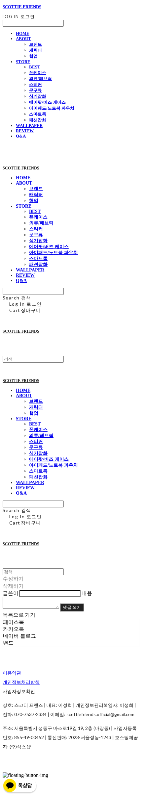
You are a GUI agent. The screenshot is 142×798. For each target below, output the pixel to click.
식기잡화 (37, 96)
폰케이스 (37, 72)
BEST (34, 66)
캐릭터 (35, 50)
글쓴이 (10, 593)
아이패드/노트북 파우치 (51, 108)
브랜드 (35, 44)
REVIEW (25, 130)
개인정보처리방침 (21, 682)
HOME (22, 33)
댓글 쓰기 (72, 607)
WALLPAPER (29, 125)
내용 (87, 593)
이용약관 (12, 673)
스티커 (35, 84)
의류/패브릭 (40, 78)
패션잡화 (37, 119)
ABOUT (23, 38)
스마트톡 (37, 114)
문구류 (35, 90)
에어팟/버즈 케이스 (47, 102)
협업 (33, 56)
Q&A (21, 136)
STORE (23, 61)
